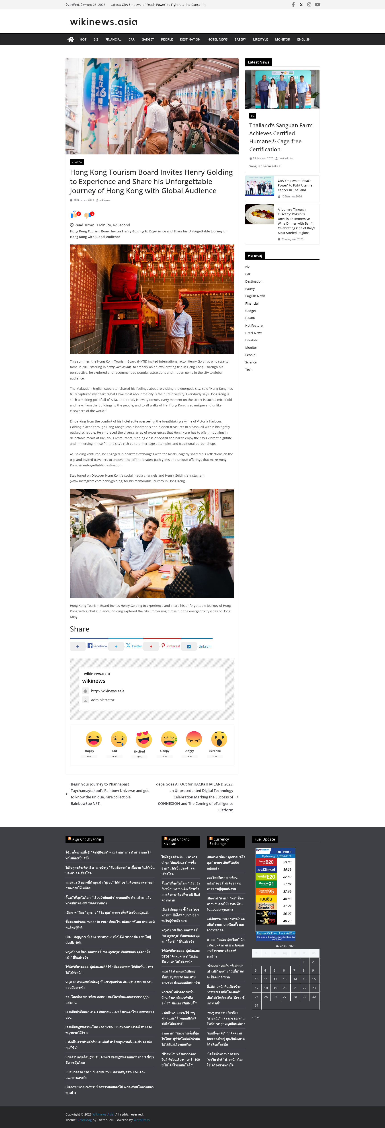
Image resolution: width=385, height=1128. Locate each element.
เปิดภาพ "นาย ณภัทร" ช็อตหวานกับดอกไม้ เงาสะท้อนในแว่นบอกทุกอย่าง (225, 903)
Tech (248, 369)
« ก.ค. (256, 1017)
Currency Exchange (219, 841)
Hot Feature (254, 325)
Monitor (282, 39)
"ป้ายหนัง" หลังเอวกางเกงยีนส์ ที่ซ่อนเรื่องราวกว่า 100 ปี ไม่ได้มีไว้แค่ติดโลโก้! (181, 1059)
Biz (96, 39)
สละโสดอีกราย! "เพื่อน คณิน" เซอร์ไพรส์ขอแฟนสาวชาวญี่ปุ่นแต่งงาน (224, 883)
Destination (190, 39)
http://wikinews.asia (107, 691)
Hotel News (218, 39)
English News (255, 296)
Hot (83, 39)
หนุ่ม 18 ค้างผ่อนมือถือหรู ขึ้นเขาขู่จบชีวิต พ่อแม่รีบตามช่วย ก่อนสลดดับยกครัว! (181, 976)
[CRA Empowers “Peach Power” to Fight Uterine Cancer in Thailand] (259, 189)
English (304, 39)
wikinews (105, 200)
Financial (113, 39)
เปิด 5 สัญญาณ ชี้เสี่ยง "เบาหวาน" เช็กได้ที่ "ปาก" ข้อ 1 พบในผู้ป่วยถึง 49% (180, 915)
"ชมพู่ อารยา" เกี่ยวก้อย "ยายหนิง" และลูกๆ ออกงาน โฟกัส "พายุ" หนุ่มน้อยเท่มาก (226, 1018)
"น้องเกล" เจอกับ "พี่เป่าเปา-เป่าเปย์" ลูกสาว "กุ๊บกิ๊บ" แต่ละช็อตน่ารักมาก (225, 971)
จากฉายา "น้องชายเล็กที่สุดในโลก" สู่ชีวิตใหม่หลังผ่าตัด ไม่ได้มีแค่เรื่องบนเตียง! (181, 1038)
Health (250, 318)
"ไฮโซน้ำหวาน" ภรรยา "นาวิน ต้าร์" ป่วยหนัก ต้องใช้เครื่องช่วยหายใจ (225, 1059)
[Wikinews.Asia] (71, 39)
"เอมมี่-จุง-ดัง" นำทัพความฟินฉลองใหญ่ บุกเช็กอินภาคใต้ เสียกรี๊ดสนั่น (226, 1038)
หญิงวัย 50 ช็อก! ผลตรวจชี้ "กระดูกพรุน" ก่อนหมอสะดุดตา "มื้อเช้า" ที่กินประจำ (181, 935)
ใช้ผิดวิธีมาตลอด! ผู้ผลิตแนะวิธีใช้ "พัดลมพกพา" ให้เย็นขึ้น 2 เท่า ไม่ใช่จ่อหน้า (181, 956)
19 (275, 988)
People (167, 39)
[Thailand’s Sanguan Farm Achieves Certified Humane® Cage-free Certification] (282, 89)
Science (251, 362)
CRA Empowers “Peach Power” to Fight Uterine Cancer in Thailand (295, 185)
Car (132, 39)
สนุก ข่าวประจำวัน (86, 839)
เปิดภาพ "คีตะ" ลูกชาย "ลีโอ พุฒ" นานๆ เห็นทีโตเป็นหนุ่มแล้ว (107, 912)
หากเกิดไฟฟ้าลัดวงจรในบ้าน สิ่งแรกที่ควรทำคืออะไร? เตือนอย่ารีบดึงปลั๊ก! (179, 997)
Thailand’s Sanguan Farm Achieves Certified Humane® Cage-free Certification (281, 137)
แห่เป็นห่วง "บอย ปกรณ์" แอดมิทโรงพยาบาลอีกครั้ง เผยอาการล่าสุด (226, 924)
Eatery (240, 39)
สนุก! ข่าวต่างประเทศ (176, 841)
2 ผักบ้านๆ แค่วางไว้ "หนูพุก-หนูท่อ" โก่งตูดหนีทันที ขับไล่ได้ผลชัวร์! (179, 1018)
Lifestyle (260, 39)
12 (275, 979)
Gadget (148, 39)
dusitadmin (286, 158)
